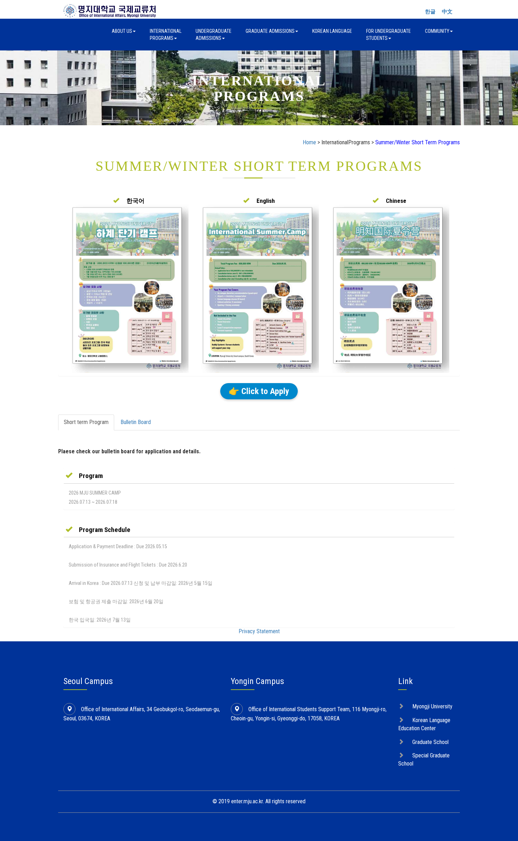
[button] (128, 200)
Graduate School (430, 742)
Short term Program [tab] (86, 422)
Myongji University (432, 706)
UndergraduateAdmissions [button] (214, 34)
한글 (430, 11)
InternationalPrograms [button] (165, 34)
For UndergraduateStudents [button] (388, 34)
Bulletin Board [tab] (136, 422)
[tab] (259, 475)
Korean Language (332, 31)
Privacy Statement (259, 631)
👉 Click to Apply (259, 391)
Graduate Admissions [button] (270, 31)
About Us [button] (122, 31)
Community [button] (437, 31)
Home (309, 142)
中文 (447, 11)
